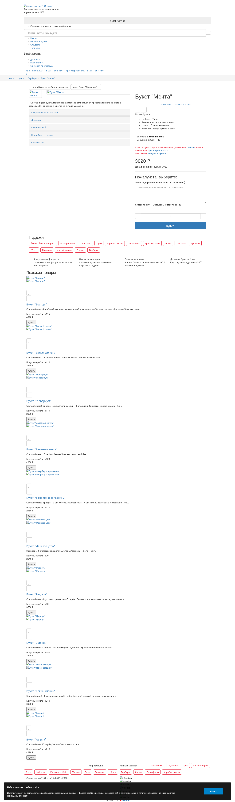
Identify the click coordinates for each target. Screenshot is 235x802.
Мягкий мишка (64, 250)
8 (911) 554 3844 (107, 1)
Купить (170, 226)
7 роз (99, 243)
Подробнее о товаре (42, 134)
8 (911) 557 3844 (148, 1)
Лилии (168, 243)
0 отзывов (166, 104)
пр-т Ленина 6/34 (88, 1)
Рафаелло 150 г (58, 772)
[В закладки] (137, 109)
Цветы (33, 38)
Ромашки (47, 250)
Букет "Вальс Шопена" (41, 352)
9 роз (28, 772)
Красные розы (152, 243)
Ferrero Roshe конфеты (43, 243)
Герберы (32, 78)
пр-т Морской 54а (128, 1)
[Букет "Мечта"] (35, 94)
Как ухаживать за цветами (45, 112)
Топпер (80, 250)
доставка (35, 59)
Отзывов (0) (37, 142)
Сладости (35, 44)
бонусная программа (41, 65)
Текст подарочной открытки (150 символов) (160, 182)
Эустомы (195, 243)
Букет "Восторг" (36, 304)
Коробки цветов (115, 243)
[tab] (79, 112)
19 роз (112, 772)
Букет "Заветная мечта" (41, 449)
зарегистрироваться (157, 150)
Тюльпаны (85, 243)
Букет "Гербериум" (38, 401)
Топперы (35, 47)
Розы (87, 772)
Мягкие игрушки (38, 41)
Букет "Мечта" (47, 78)
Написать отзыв (183, 104)
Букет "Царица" (36, 642)
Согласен (213, 791)
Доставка (36, 119)
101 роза (181, 243)
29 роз (34, 250)
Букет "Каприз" (36, 739)
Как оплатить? (38, 127)
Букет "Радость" (36, 594)
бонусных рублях (157, 153)
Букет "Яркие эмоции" (40, 691)
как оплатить (37, 62)
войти (191, 147)
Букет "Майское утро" (40, 546)
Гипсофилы (134, 243)
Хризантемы (156, 765)
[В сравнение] (144, 109)
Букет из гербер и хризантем (45, 497)
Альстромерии (67, 243)
